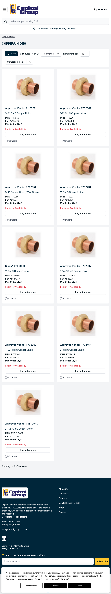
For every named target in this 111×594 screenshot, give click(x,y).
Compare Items (16, 62)
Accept (79, 586)
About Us (63, 489)
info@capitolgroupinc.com (14, 529)
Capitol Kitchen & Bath (69, 503)
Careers (63, 498)
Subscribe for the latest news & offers (25, 555)
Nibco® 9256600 (15, 266)
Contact (62, 512)
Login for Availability (15, 129)
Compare (12, 141)
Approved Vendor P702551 (20, 187)
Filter (13, 53)
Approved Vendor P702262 (20, 344)
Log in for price (28, 134)
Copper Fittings (8, 36)
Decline (55, 586)
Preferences (31, 586)
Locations (63, 493)
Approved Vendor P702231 (75, 187)
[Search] (5, 21)
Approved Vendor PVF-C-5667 (21, 423)
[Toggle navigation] (5, 9)
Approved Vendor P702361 (75, 108)
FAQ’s (61, 507)
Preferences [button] (63, 579)
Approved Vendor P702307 (75, 266)
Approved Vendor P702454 (75, 344)
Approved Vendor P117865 (20, 108)
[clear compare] (29, 62)
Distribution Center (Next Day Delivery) (56, 28)
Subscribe (102, 561)
